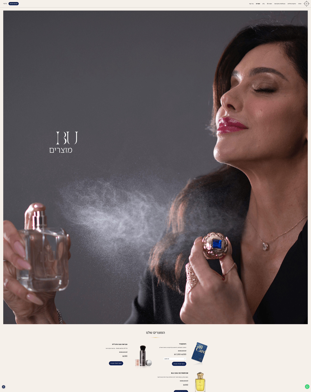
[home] (305, 3)
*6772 (5, 4)
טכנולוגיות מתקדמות (279, 4)
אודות (299, 4)
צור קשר (251, 4)
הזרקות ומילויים (292, 4)
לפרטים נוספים (123, 352)
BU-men (269, 4)
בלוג (263, 4)
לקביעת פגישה (13, 3)
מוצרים (258, 4)
